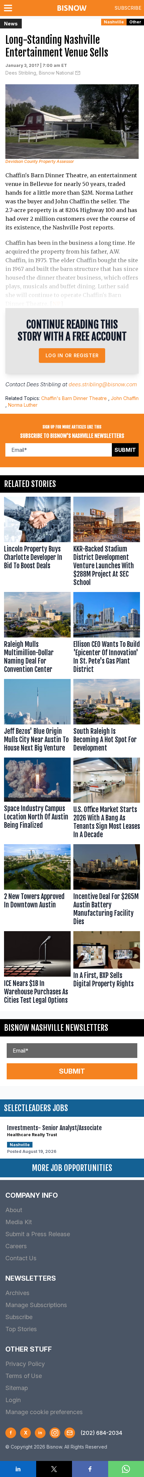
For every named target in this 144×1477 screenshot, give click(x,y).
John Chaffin (125, 398)
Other (135, 21)
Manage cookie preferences (44, 1411)
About (13, 1209)
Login (13, 1399)
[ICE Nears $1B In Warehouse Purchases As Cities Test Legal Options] (37, 969)
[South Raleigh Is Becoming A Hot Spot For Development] (106, 717)
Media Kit (18, 1221)
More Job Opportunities (72, 1168)
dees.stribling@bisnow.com (103, 384)
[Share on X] (54, 1469)
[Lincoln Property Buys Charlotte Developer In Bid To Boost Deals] (37, 543)
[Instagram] (55, 1432)
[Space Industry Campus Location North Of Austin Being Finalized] (37, 799)
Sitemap (16, 1387)
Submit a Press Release (37, 1234)
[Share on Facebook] (90, 1469)
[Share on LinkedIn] (18, 1469)
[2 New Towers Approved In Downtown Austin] (37, 886)
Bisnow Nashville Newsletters (56, 1028)
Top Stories (21, 1329)
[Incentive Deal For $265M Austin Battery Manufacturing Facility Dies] (106, 886)
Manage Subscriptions (36, 1304)
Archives (17, 1292)
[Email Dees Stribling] (77, 73)
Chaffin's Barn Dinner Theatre (74, 398)
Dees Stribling (43, 384)
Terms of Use (23, 1375)
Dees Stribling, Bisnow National (39, 73)
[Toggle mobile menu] (9, 8)
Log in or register (72, 355)
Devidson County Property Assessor (39, 161)
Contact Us (21, 1258)
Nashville (114, 21)
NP (57, 303)
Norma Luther (23, 405)
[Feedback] (69, 1432)
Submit (125, 450)
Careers (16, 1246)
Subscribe (128, 8)
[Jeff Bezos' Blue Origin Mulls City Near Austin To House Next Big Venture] (37, 717)
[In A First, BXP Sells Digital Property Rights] (106, 969)
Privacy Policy (25, 1363)
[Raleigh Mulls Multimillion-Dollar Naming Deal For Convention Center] (37, 634)
